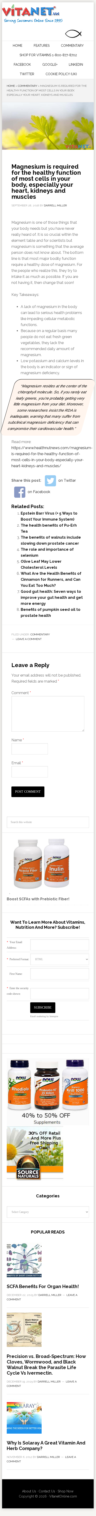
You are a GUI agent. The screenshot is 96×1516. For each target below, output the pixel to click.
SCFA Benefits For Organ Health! (43, 1286)
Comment (21, 693)
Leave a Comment (29, 639)
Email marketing (38, 1016)
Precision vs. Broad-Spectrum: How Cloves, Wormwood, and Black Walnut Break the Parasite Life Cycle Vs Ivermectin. (46, 1365)
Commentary (27, 85)
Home (11, 85)
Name (17, 740)
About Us (29, 1491)
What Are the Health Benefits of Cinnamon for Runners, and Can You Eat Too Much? (51, 579)
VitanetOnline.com (63, 1496)
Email (17, 763)
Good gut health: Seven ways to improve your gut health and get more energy (52, 597)
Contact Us (47, 1491)
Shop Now (65, 1491)
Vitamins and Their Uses (47, 13)
